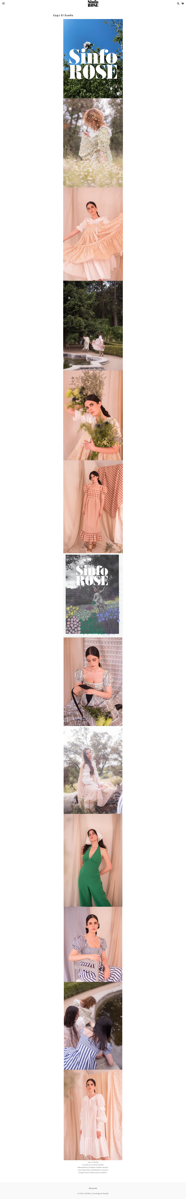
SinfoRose (87, 1193)
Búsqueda (93, 1188)
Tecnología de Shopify (100, 1193)
